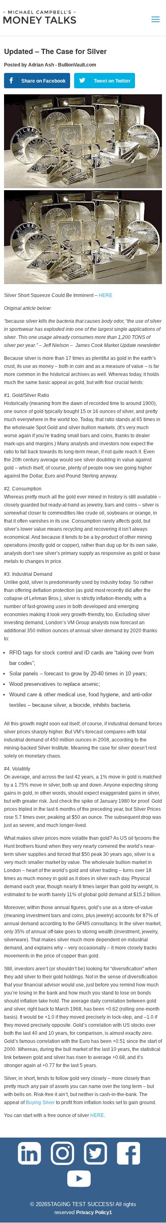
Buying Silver (40, 1102)
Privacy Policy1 (94, 1212)
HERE (105, 295)
